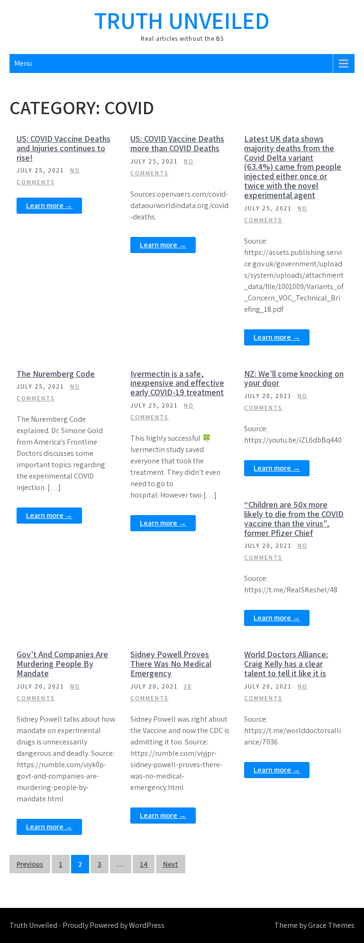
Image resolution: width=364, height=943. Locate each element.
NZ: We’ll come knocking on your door (294, 378)
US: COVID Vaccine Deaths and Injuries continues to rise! (63, 148)
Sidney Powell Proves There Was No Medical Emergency (170, 664)
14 (143, 864)
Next (170, 864)
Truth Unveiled (182, 20)
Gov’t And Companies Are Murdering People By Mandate (62, 664)
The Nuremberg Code (56, 373)
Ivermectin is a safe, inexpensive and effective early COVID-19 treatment (177, 383)
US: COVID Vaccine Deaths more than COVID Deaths (177, 143)
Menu (23, 63)
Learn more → (49, 205)
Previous (30, 864)
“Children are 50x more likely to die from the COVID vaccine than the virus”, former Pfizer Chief (294, 518)
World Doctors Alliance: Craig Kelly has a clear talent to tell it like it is (286, 664)
